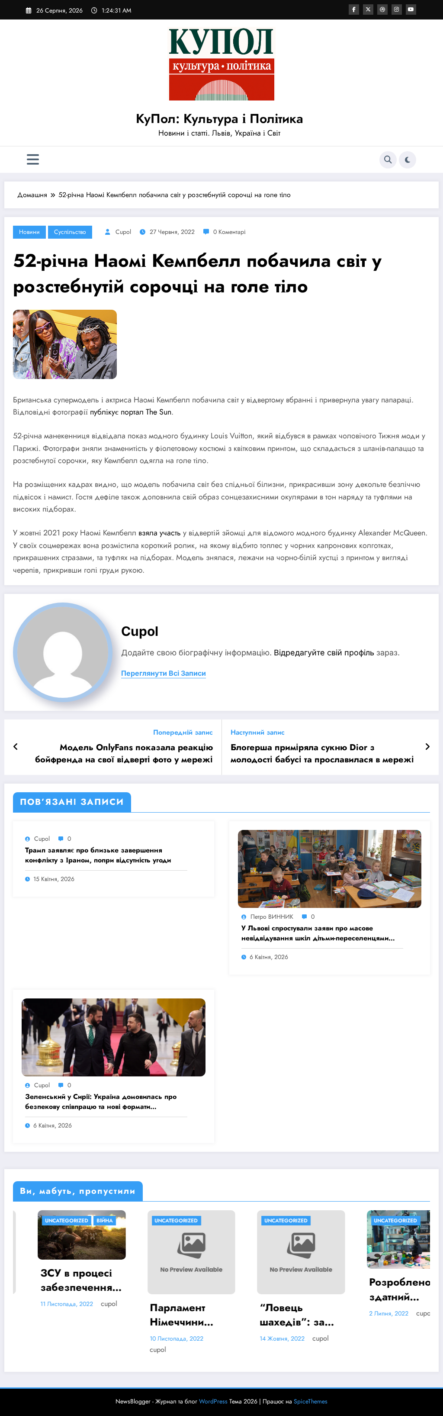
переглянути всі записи (163, 673)
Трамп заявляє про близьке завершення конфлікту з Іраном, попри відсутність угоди (98, 855)
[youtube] (411, 9)
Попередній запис (183, 732)
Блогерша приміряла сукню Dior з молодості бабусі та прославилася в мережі (322, 754)
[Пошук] (388, 159)
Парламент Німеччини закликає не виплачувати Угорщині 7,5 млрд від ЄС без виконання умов (163, 1314)
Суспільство (70, 231)
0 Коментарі (229, 231)
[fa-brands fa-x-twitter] (368, 9)
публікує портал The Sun (130, 412)
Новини (29, 231)
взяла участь (159, 532)
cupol (123, 231)
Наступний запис (258, 732)
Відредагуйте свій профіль (324, 652)
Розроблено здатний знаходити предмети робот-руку (386, 1289)
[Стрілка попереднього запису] (16, 747)
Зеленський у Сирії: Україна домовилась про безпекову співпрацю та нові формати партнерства (101, 1101)
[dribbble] (382, 9)
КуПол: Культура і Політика (219, 118)
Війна (80, 1221)
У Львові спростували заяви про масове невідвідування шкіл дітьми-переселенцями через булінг (314, 933)
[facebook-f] (354, 9)
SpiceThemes (310, 1401)
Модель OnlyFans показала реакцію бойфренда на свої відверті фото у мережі (124, 754)
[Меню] (33, 160)
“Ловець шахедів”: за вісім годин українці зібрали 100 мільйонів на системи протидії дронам (267, 1314)
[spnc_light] (407, 159)
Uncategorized (42, 1221)
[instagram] (397, 9)
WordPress (213, 1401)
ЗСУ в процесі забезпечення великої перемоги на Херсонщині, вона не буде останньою (51, 1280)
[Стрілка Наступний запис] (427, 747)
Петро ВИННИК (271, 916)
